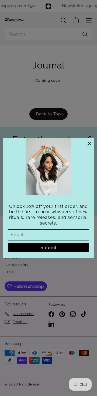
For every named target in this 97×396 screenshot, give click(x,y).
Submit (48, 247)
